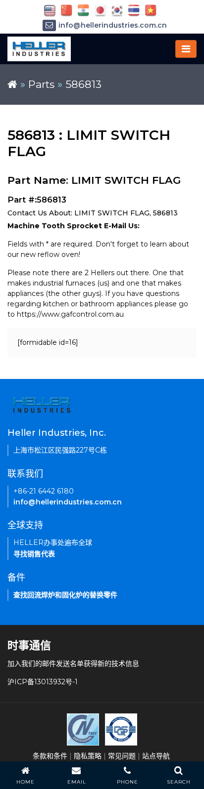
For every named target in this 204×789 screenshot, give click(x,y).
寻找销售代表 (34, 553)
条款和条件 (50, 755)
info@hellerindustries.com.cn (112, 25)
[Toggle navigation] (186, 49)
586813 (83, 84)
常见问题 (122, 755)
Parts (41, 84)
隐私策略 (88, 755)
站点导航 (156, 755)
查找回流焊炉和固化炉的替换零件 (65, 594)
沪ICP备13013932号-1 (42, 681)
